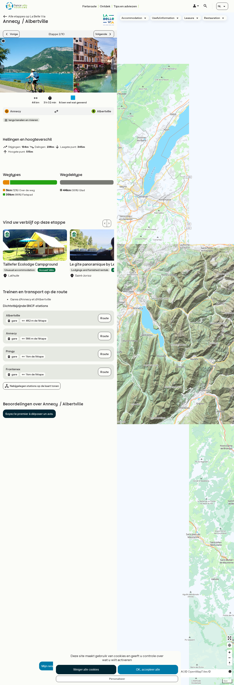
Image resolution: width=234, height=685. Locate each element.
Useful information (163, 18)
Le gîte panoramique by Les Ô (95, 264)
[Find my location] (229, 645)
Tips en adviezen (125, 6)
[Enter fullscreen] (229, 638)
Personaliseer (117, 678)
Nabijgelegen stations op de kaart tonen (34, 386)
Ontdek (105, 6)
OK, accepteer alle (148, 669)
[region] (175, 348)
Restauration (212, 18)
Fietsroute (89, 6)
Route (104, 318)
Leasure (189, 18)
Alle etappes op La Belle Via (26, 16)
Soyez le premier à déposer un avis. (29, 414)
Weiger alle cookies (86, 669)
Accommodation (132, 18)
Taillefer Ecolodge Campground (30, 264)
